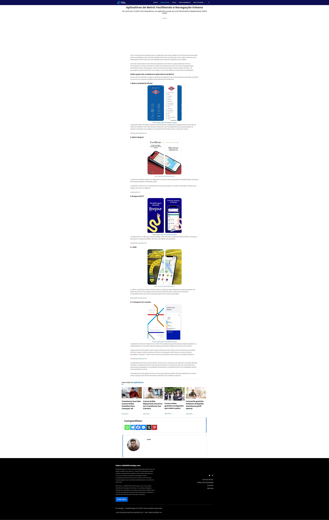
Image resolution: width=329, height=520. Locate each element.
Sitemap (210, 488)
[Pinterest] (154, 427)
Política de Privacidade (205, 482)
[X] (149, 427)
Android (140, 133)
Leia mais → (125, 414)
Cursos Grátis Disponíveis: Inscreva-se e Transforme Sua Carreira (153, 405)
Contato (210, 485)
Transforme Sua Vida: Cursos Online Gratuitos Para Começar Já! (131, 405)
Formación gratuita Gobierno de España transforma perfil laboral (195, 405)
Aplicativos (139, 382)
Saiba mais (121, 499)
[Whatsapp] (127, 427)
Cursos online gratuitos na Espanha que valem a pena (174, 405)
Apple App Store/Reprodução (167, 123)
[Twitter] (209, 475)
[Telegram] (132, 427)
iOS (146, 133)
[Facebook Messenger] (143, 427)
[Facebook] (138, 427)
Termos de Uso (207, 480)
